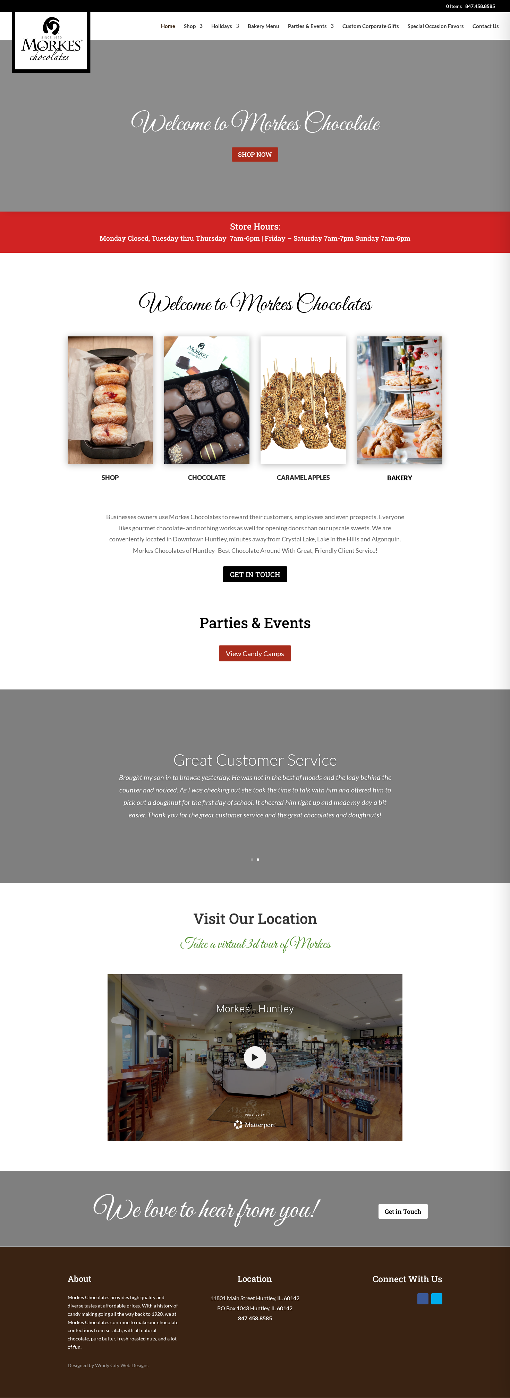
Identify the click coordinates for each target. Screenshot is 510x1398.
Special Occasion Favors (436, 26)
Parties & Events (307, 26)
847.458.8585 (255, 1318)
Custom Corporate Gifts (370, 26)
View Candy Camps (255, 653)
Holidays (221, 26)
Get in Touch (403, 1211)
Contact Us (486, 26)
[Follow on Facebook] (422, 1298)
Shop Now (255, 154)
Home (168, 26)
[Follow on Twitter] (436, 1298)
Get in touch (255, 574)
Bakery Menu (263, 26)
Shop (190, 26)
